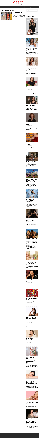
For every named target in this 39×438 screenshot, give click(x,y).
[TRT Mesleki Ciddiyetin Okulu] (32, 121)
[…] (24, 16)
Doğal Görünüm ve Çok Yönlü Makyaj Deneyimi (32, 401)
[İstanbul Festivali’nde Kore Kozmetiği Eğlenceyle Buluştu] (32, 177)
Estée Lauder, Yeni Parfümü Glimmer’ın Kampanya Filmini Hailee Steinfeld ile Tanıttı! (31, 421)
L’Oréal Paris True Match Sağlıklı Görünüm (30, 340)
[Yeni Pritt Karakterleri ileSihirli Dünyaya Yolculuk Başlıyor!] (32, 296)
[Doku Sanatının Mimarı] (32, 103)
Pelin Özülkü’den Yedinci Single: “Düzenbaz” (30, 200)
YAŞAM (14, 7)
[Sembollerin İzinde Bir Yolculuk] (32, 141)
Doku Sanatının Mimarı (32, 105)
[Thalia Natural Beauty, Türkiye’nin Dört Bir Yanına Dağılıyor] (32, 259)
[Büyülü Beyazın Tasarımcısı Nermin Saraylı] (32, 65)
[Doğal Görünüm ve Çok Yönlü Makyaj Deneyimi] (32, 399)
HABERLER (2, 7)
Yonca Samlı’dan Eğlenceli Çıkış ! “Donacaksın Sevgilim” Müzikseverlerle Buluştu (31, 360)
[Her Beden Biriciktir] (32, 160)
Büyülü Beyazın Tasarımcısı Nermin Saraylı (31, 68)
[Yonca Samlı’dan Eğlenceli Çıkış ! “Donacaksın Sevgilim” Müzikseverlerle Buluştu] (32, 355)
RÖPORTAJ (17, 7)
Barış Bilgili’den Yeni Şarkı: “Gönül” (31, 280)
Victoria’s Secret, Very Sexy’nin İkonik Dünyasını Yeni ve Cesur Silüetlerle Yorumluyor (32, 240)
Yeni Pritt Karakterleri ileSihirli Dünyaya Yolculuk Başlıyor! (32, 300)
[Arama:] (32, 11)
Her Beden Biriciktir (31, 161)
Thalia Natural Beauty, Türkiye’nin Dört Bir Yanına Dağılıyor (32, 262)
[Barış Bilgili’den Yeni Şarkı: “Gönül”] (32, 278)
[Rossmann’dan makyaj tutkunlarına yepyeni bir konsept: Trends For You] (32, 315)
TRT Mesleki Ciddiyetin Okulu (32, 123)
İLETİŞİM (30, 7)
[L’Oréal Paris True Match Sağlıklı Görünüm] (32, 336)
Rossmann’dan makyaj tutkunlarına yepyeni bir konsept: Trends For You (32, 319)
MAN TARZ (22, 7)
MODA (6, 7)
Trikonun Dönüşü (17, 12)
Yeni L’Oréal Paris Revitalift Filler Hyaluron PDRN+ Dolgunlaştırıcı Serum (31, 381)
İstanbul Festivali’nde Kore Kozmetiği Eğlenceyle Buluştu (31, 180)
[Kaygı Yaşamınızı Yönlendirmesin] (32, 85)
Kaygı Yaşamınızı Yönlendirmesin (30, 87)
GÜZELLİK (9, 7)
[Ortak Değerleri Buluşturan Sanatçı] (32, 217)
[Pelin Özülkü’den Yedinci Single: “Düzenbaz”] (32, 197)
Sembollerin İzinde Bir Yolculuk (31, 143)
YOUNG (26, 7)
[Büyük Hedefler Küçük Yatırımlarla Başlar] (32, 46)
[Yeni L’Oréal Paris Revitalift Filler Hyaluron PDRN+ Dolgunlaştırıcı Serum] (32, 378)
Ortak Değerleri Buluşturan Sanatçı (31, 219)
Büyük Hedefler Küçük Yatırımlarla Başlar (31, 49)
